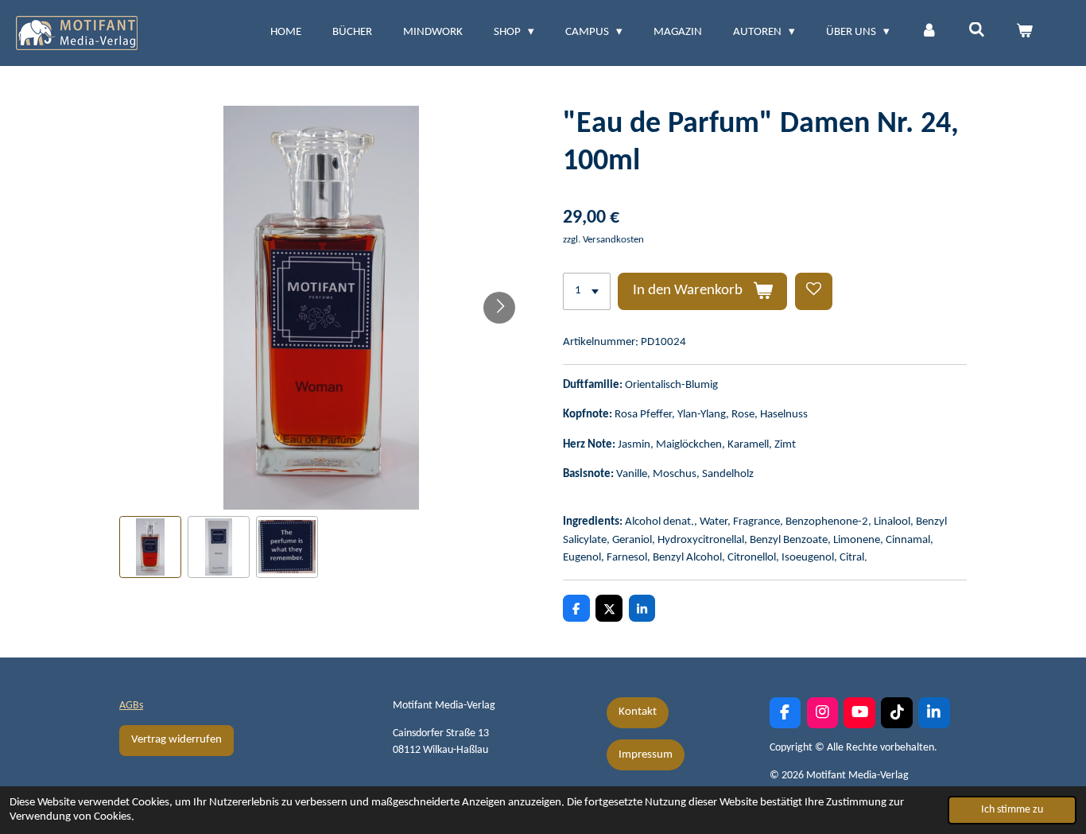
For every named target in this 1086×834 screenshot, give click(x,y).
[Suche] (977, 31)
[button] (150, 547)
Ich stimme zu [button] (1012, 810)
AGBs (131, 706)
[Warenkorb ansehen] (1024, 33)
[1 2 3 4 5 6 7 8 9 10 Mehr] (587, 291)
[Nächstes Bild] (499, 308)
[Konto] (929, 33)
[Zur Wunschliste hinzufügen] (813, 291)
